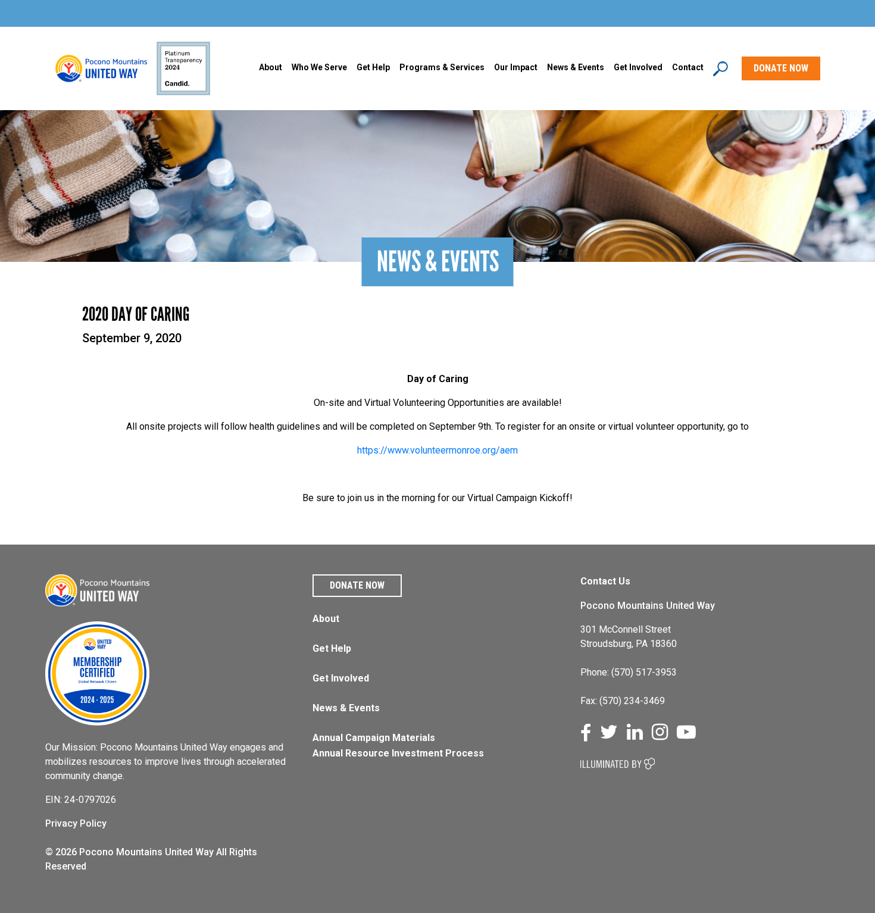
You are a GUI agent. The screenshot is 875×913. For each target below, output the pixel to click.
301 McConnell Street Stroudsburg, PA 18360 (628, 636)
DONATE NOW (781, 68)
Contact (688, 67)
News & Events (346, 708)
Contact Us (605, 581)
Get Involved (638, 67)
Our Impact (516, 67)
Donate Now (357, 585)
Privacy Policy (76, 823)
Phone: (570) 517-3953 (628, 672)
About (270, 67)
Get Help (373, 67)
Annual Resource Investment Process (398, 753)
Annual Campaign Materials (373, 737)
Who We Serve (319, 67)
